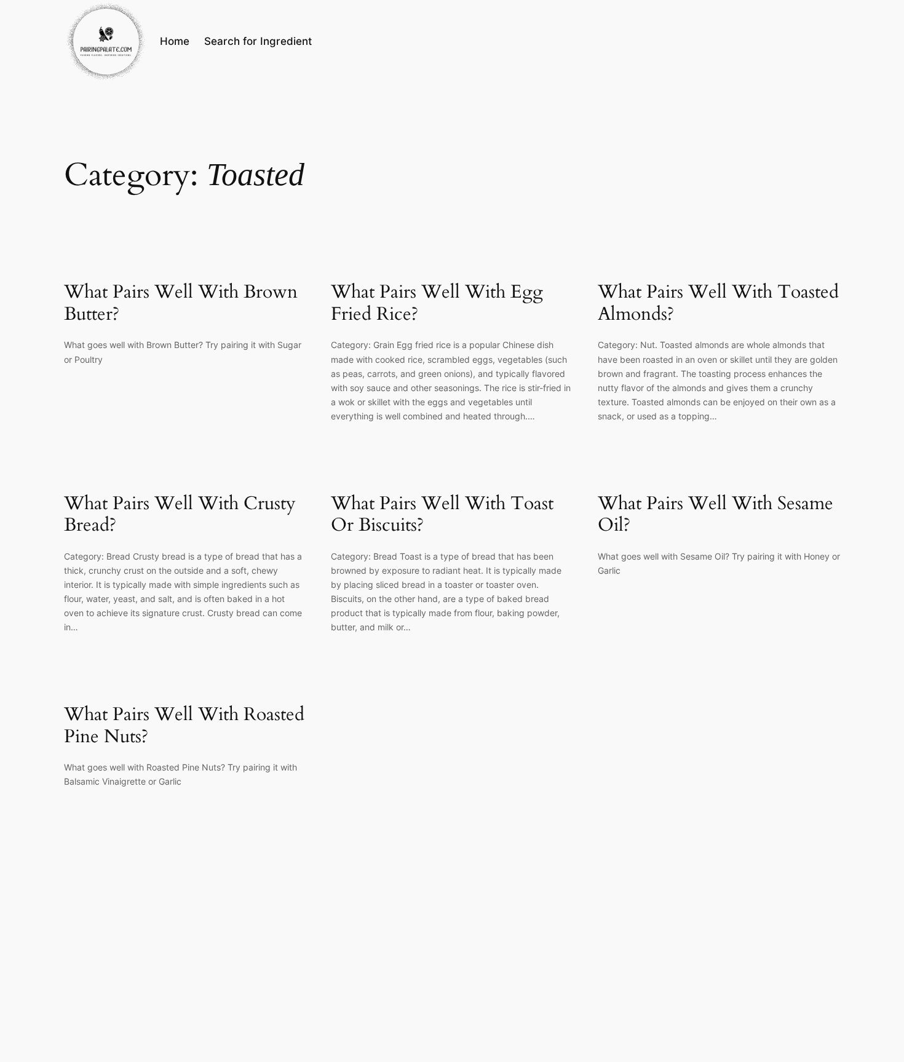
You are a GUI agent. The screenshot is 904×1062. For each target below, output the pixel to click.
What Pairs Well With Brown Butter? (181, 303)
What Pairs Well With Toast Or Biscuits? (442, 515)
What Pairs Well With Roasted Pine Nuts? (184, 726)
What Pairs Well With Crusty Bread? (180, 515)
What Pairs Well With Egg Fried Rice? (437, 303)
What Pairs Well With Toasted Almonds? (718, 303)
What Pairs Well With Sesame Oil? (715, 515)
